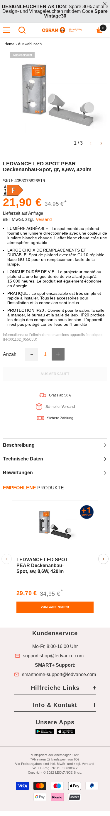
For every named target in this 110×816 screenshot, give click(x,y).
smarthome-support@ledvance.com (59, 674)
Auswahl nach (30, 44)
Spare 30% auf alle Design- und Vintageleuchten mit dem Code (55, 11)
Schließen (105, 3)
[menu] (6, 30)
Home (9, 44)
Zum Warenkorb (55, 607)
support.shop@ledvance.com (53, 656)
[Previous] (90, 143)
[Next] (101, 143)
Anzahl (10, 354)
